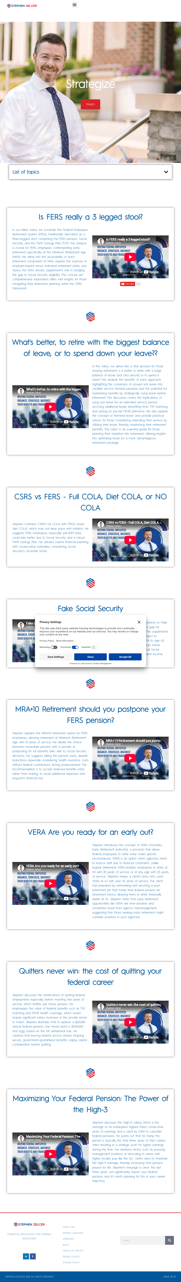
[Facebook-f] (33, 1256)
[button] (75, 5)
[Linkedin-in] (26, 1256)
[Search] (169, 1240)
